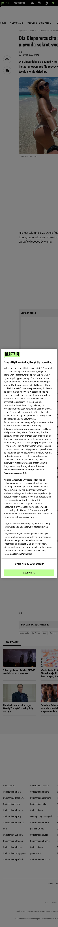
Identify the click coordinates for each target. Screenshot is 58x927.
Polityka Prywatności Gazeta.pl (19, 469)
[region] (28, 463)
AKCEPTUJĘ (29, 572)
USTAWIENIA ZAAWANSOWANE (29, 564)
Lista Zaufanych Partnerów (18, 554)
